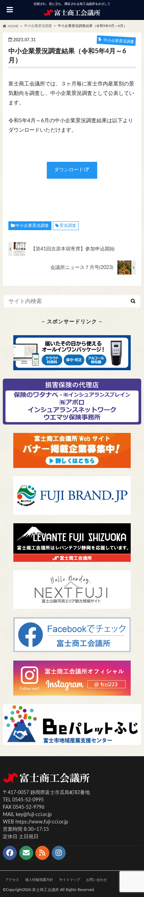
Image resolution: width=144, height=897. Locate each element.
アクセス (12, 880)
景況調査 (67, 225)
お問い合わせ (96, 880)
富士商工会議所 (45, 890)
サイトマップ (69, 880)
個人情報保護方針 (39, 880)
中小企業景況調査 (32, 225)
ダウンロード (69, 169)
